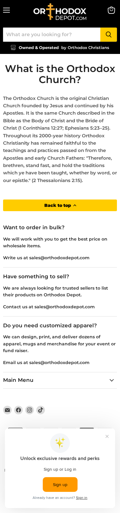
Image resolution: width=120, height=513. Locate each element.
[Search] (108, 35)
